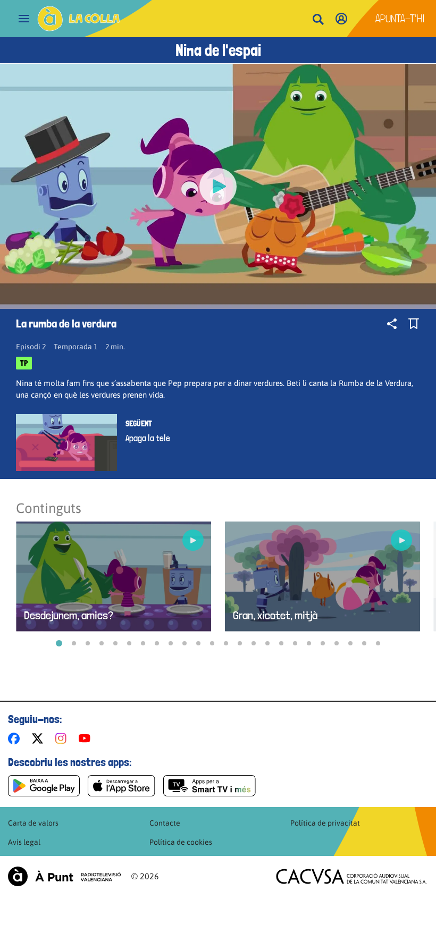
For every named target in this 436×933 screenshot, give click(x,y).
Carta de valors (33, 823)
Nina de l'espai (218, 50)
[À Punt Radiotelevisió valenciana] (64, 876)
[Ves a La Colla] (79, 18)
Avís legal (24, 842)
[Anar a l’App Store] (121, 785)
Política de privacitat (325, 823)
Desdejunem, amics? (68, 615)
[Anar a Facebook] (16, 738)
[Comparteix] (392, 323)
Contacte (164, 823)
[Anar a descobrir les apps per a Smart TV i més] (209, 785)
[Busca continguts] (318, 20)
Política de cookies (180, 842)
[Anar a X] (39, 738)
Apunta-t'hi (400, 18)
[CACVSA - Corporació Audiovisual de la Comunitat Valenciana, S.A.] (351, 876)
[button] (59, 643)
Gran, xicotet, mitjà (275, 615)
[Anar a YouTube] (87, 738)
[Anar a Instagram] (63, 738)
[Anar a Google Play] (44, 785)
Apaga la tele (147, 438)
